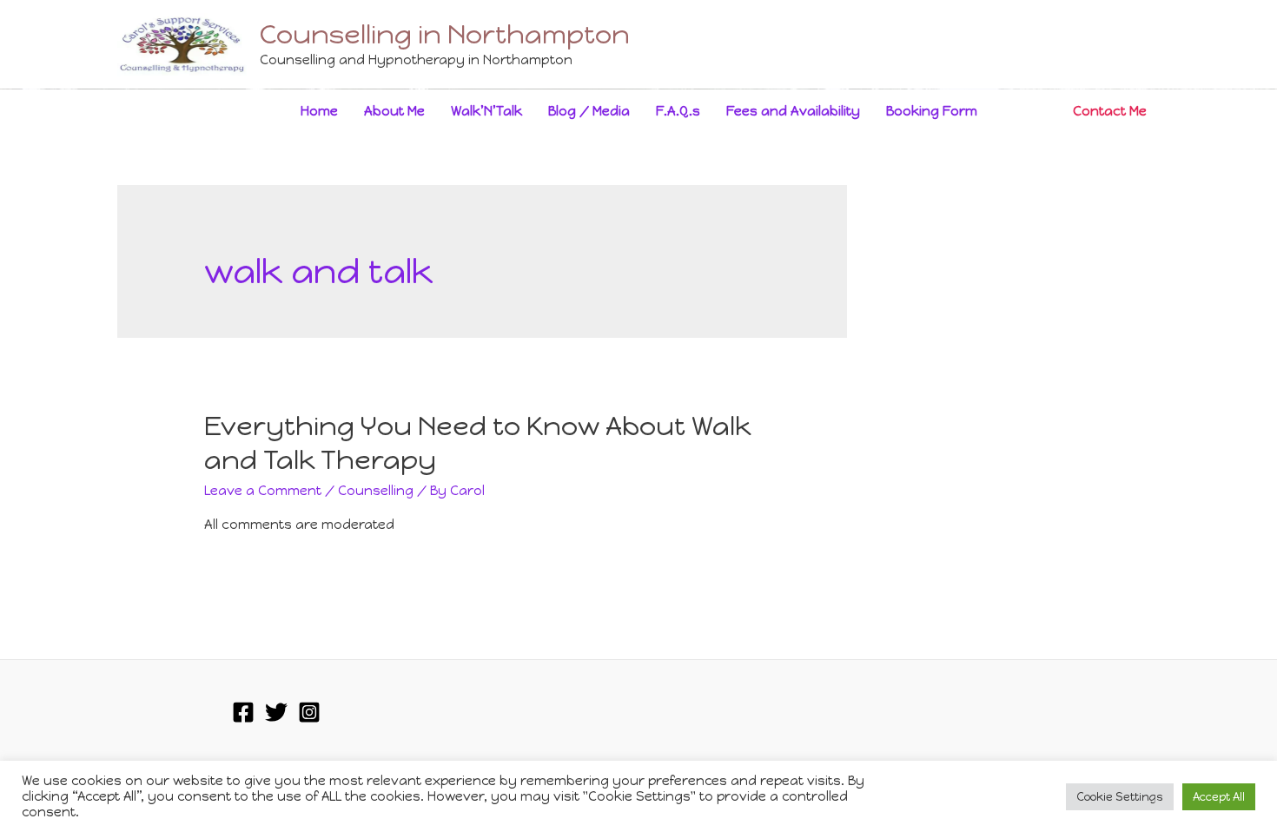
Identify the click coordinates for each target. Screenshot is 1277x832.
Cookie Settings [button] (1119, 796)
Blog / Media (589, 111)
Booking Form (931, 111)
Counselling (376, 491)
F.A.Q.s (678, 111)
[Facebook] (243, 712)
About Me (394, 111)
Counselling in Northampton (445, 34)
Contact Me (1110, 111)
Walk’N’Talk (486, 111)
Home (319, 111)
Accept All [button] (1219, 796)
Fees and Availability (793, 111)
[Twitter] (276, 712)
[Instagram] (309, 712)
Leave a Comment (262, 491)
